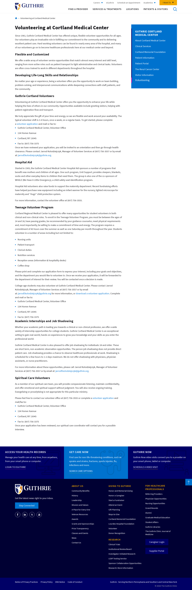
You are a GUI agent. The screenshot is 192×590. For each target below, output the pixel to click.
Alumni (148, 512)
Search (175, 9)
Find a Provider (78, 9)
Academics (148, 2)
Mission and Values (80, 505)
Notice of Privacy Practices (26, 582)
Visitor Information (144, 74)
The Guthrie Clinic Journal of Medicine (158, 533)
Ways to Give (114, 514)
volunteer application (27, 123)
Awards (75, 519)
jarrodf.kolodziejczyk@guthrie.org (34, 155)
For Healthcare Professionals (155, 487)
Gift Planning (114, 509)
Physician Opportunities (156, 498)
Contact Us (76, 542)
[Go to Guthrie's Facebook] (17, 514)
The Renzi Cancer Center (147, 69)
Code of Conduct (75, 582)
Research (115, 539)
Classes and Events (80, 533)
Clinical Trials (114, 544)
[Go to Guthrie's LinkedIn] (24, 514)
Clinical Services (143, 46)
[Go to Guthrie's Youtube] (39, 514)
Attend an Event (115, 505)
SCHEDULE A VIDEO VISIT (145, 467)
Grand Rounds (151, 508)
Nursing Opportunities (155, 503)
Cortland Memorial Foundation (150, 51)
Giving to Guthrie (120, 486)
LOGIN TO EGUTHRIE (15, 467)
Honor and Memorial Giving (121, 490)
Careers (96, 2)
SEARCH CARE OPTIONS (81, 470)
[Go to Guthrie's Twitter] (32, 514)
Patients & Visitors (156, 9)
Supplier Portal (156, 550)
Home (16, 18)
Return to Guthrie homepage (29, 6)
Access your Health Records (25, 452)
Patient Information (144, 57)
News (74, 538)
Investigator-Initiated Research (122, 553)
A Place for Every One (81, 509)
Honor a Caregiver (116, 495)
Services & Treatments (107, 9)
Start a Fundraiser (116, 500)
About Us (77, 486)
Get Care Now (78, 452)
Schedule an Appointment (128, 2)
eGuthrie (110, 2)
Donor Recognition (117, 533)
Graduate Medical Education (157, 517)
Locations (132, 9)
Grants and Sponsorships (83, 523)
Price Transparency (80, 528)
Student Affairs (151, 522)
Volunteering (142, 80)
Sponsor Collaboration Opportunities (125, 563)
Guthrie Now (142, 452)
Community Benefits (80, 490)
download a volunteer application (92, 293)
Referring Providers (153, 494)
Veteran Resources (80, 514)
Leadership (77, 500)
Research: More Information (121, 568)
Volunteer (113, 528)
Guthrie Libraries (152, 527)
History (75, 495)
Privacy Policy (47, 582)
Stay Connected (26, 505)
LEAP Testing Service (118, 558)
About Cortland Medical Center (150, 40)
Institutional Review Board (120, 549)
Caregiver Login (156, 541)
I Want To (167, 2)
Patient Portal (142, 63)
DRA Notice (60, 582)
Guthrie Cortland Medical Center (148, 33)
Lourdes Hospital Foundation (121, 523)
